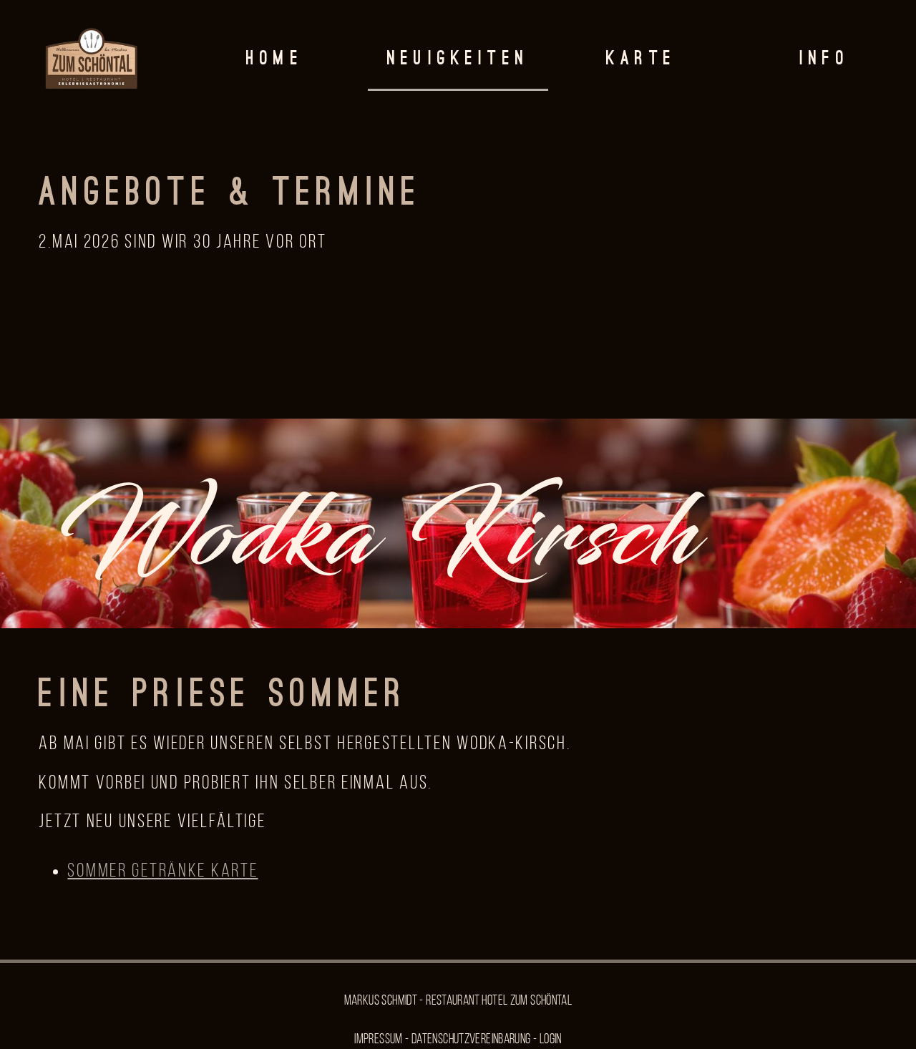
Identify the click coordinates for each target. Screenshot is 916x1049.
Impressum (378, 1040)
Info (824, 59)
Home (274, 59)
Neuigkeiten (458, 59)
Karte (641, 59)
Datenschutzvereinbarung (471, 1040)
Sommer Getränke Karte (162, 872)
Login (551, 1040)
